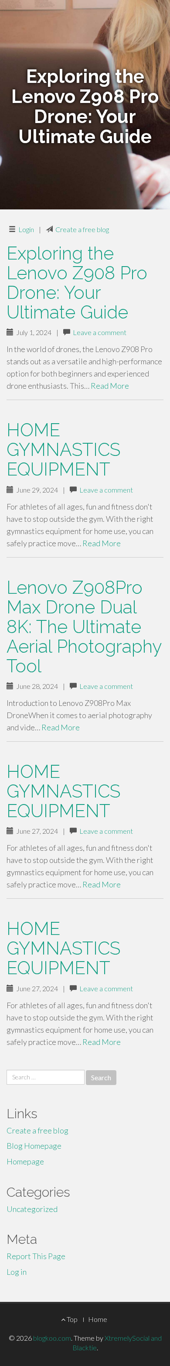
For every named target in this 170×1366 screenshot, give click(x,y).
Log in (17, 1272)
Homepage (25, 1161)
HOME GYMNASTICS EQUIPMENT (63, 449)
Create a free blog (82, 229)
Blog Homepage (34, 1145)
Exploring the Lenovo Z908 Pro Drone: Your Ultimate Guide (77, 283)
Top (71, 1319)
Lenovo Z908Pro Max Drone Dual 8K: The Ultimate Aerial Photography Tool (84, 627)
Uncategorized (32, 1209)
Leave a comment (99, 332)
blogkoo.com (52, 1338)
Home (97, 1319)
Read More (110, 385)
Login (26, 229)
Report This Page (36, 1256)
